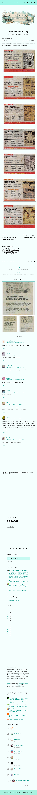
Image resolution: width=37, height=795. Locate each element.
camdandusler (18, 763)
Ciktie (8, 417)
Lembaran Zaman (10, 261)
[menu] (2, 2)
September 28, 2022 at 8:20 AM (15, 367)
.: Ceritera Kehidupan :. (16, 719)
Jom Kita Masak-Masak (16, 580)
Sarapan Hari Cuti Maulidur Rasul (18, 706)
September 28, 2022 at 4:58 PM (15, 379)
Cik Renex (9, 353)
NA (7, 403)
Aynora (16, 774)
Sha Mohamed (10, 438)
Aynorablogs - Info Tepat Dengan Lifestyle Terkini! (18, 698)
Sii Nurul (17, 739)
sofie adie (17, 733)
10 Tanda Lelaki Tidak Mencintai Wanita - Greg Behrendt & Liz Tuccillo (18, 587)
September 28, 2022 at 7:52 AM (15, 355)
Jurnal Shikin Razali (14, 792)
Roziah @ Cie (18, 768)
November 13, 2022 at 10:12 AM (15, 439)
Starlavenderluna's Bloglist (18, 590)
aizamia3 (12, 714)
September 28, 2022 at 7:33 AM (15, 342)
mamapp (9, 378)
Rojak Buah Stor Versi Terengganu (18, 581)
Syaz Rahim (17, 751)
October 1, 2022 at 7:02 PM (14, 418)
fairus (8, 390)
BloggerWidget (25, 785)
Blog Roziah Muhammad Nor (18, 705)
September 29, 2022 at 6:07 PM (15, 392)
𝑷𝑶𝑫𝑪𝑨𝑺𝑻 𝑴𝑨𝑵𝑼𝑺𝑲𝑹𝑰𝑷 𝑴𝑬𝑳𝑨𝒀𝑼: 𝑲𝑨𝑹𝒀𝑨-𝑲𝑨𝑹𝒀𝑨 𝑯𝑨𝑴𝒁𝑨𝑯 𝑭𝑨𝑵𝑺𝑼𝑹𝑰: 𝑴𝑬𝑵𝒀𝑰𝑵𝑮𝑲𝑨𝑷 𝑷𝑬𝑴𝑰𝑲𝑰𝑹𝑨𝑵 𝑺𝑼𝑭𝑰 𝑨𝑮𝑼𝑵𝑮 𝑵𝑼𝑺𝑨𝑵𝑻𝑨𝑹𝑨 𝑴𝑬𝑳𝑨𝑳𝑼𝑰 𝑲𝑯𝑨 (18, 574)
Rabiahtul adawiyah (22, 780)
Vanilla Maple (10, 366)
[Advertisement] (18, 497)
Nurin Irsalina (10, 341)
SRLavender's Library (16, 584)
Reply (3, 348)
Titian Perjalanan (15, 708)
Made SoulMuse (27, 792)
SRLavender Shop (14, 600)
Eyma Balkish (18, 745)
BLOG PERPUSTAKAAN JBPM (18, 570)
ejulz (8, 681)
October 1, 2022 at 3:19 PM (14, 404)
